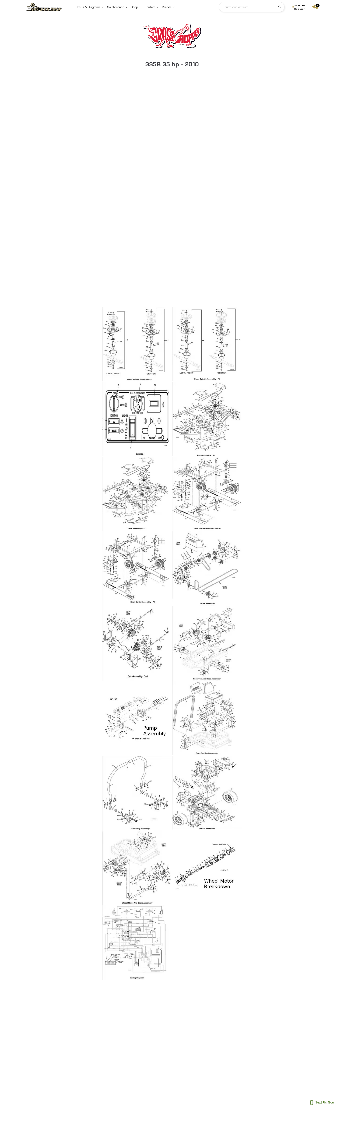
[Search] (279, 7)
